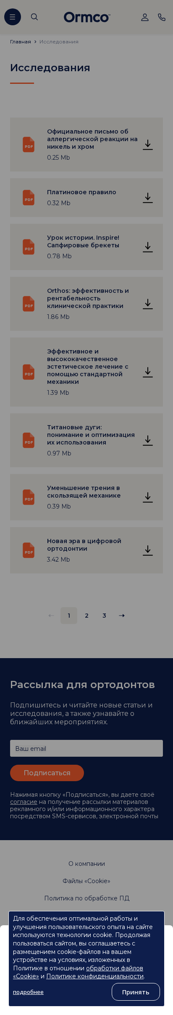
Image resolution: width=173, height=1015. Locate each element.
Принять (135, 992)
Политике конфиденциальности (95, 976)
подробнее (28, 992)
